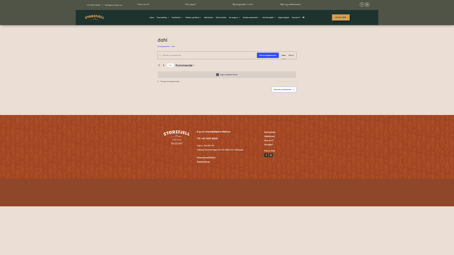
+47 (93, 5)
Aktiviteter (208, 18)
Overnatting (162, 18)
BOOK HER (341, 17)
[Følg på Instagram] (367, 4)
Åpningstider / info (243, 4)
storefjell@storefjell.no (218, 131)
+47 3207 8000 (209, 138)
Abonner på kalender (283, 89)
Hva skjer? (190, 4)
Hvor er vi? (143, 4)
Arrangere (233, 18)
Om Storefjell (267, 18)
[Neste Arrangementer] (163, 65)
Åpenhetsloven (203, 161)
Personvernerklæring (206, 157)
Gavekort (296, 18)
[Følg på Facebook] (362, 4)
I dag (170, 65)
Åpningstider (270, 132)
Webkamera (269, 136)
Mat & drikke (221, 18)
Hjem (152, 18)
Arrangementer (163, 46)
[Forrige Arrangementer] (158, 65)
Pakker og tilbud (192, 18)
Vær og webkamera (290, 4)
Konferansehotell (250, 18)
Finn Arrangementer (267, 55)
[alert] (227, 74)
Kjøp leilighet (283, 18)
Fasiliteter (176, 18)
